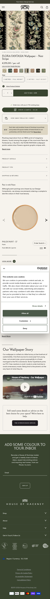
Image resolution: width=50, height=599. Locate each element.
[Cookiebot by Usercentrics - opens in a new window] (37, 268)
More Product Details (13, 86)
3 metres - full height (13, 79)
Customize (23, 321)
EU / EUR (24, 559)
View (41, 248)
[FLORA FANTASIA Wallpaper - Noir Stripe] (27, 71)
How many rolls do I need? (22, 118)
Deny (25, 328)
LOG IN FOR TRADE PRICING (11, 66)
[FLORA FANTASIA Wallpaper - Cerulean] (10, 71)
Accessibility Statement (23, 576)
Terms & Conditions (24, 569)
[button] (46, 220)
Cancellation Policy (24, 580)
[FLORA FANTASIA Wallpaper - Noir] (38, 71)
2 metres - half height (36, 79)
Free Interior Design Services (25, 2)
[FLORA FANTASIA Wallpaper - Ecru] (5, 71)
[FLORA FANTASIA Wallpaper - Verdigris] (44, 71)
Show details (37, 306)
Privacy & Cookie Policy (23, 573)
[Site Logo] (25, 7)
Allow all (25, 313)
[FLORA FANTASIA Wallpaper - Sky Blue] (21, 71)
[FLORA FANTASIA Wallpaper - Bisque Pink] (32, 71)
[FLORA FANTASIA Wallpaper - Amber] (16, 71)
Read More (37, 132)
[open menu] (45, 513)
